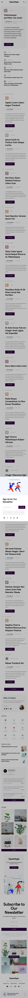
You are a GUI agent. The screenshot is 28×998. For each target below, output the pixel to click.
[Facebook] (4, 517)
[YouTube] (17, 517)
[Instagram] (10, 517)
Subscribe (22, 507)
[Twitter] (7, 517)
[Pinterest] (14, 517)
